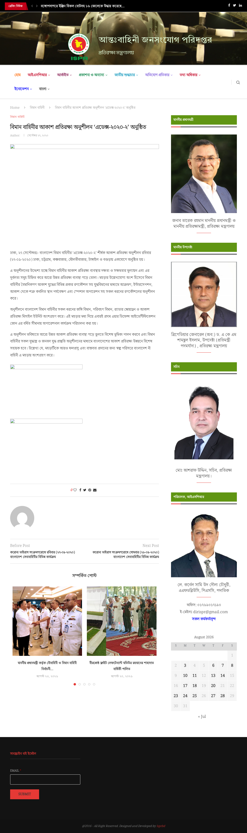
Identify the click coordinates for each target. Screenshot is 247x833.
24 (185, 696)
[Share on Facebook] (80, 490)
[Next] (37, 6)
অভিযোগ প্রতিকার (157, 75)
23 (176, 696)
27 (213, 696)
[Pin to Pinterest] (89, 490)
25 (194, 696)
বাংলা (42, 89)
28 (222, 696)
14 (222, 676)
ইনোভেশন (21, 89)
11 (194, 676)
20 (213, 686)
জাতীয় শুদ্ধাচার (125, 75)
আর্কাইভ (63, 75)
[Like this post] (75, 490)
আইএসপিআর (37, 75)
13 (213, 676)
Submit (24, 794)
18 (194, 686)
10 (185, 676)
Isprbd (161, 826)
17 (185, 686)
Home (15, 107)
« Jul (202, 717)
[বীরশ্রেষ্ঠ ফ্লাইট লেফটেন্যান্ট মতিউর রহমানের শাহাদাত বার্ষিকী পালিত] (121, 621)
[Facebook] (229, 6)
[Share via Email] (94, 490)
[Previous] (32, 6)
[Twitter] (234, 6)
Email (15, 771)
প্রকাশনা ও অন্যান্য (91, 75)
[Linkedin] (240, 6)
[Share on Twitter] (84, 490)
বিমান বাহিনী (37, 107)
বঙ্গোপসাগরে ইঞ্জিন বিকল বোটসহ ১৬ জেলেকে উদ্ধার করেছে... (82, 6)
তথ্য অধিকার (188, 75)
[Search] (238, 82)
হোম (17, 75)
